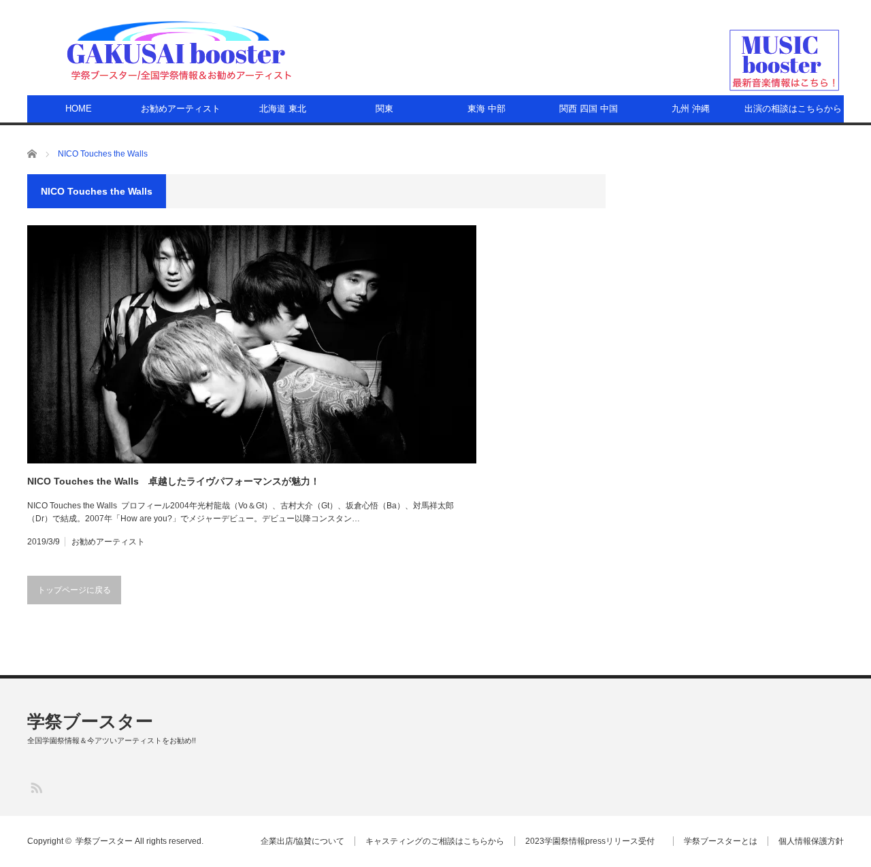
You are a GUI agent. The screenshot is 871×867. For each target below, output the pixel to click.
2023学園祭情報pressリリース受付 (594, 841)
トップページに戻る (74, 590)
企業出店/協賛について (302, 841)
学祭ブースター (90, 721)
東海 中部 (486, 108)
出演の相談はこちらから (793, 108)
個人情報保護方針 (811, 841)
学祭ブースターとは (720, 841)
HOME (78, 108)
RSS (35, 787)
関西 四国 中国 (588, 108)
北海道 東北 (282, 108)
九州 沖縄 (691, 108)
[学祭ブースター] (179, 49)
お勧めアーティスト (180, 108)
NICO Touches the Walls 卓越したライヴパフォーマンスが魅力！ (173, 481)
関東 (384, 108)
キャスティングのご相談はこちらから (434, 841)
